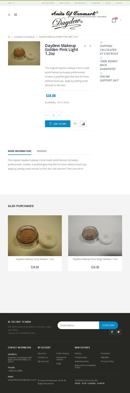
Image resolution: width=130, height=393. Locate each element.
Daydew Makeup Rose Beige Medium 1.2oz (95, 259)
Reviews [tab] (42, 151)
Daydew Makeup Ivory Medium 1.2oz (35, 259)
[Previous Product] (85, 45)
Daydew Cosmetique (25, 36)
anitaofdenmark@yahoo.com (22, 379)
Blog (107, 3)
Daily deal (65, 3)
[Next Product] (90, 45)
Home (9, 37)
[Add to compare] (83, 123)
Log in (119, 3)
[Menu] (15, 14)
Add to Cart (60, 123)
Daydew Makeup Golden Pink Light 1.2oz (61, 49)
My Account (48, 3)
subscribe (109, 325)
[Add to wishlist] (75, 123)
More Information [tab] (19, 151)
